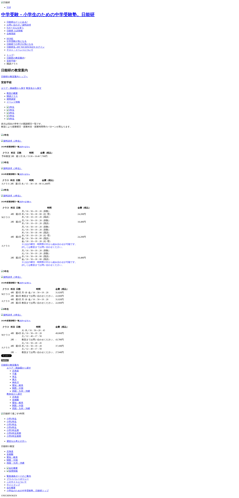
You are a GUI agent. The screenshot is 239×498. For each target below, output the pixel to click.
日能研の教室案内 (15, 58)
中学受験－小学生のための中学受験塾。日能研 (48, 14)
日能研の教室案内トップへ (14, 76)
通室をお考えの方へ (17, 441)
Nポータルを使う (15, 28)
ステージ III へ (25, 202)
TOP (9, 7)
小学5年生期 (13, 430)
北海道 (15, 371)
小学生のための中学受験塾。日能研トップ (28, 490)
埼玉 (14, 376)
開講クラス (12, 96)
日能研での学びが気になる (20, 44)
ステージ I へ (24, 147)
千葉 (14, 373)
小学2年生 (12, 421)
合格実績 (11, 33)
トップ (10, 55)
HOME (10, 38)
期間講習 (11, 99)
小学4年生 (12, 427)
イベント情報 (13, 102)
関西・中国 (17, 388)
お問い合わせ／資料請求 (19, 25)
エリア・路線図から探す (13, 88)
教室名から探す (33, 88)
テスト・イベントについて (20, 50)
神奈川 (15, 382)
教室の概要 (12, 93)
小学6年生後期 (14, 436)
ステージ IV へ (25, 283)
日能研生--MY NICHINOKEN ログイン (26, 47)
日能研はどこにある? (17, 22)
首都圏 (15, 400)
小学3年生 (12, 424)
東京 (14, 379)
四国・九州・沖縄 (21, 391)
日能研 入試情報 (15, 31)
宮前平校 (11, 61)
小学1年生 (12, 419)
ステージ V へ (24, 321)
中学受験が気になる (17, 41)
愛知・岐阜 (17, 385)
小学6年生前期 (14, 433)
